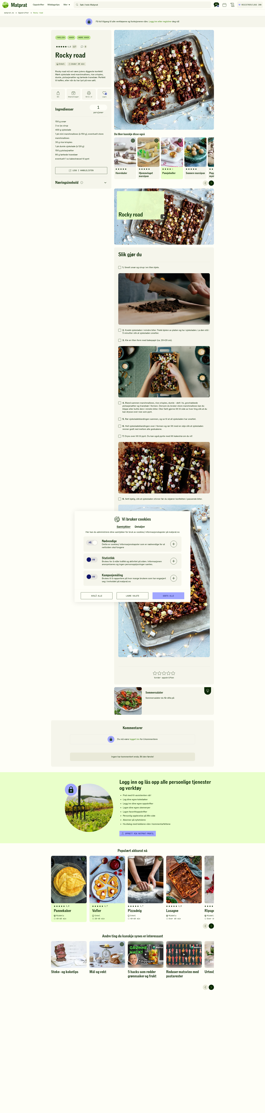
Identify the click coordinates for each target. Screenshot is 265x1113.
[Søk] (77, 5)
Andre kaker (83, 37)
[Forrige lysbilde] (205, 183)
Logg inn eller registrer (160, 21)
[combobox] (143, 5)
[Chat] (216, 5)
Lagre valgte (132, 595)
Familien (61, 37)
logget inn (135, 739)
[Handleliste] (232, 5)
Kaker (71, 37)
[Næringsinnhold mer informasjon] (82, 183)
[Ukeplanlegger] (224, 5)
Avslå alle (96, 595)
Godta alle (168, 595)
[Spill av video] (164, 216)
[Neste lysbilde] (211, 183)
